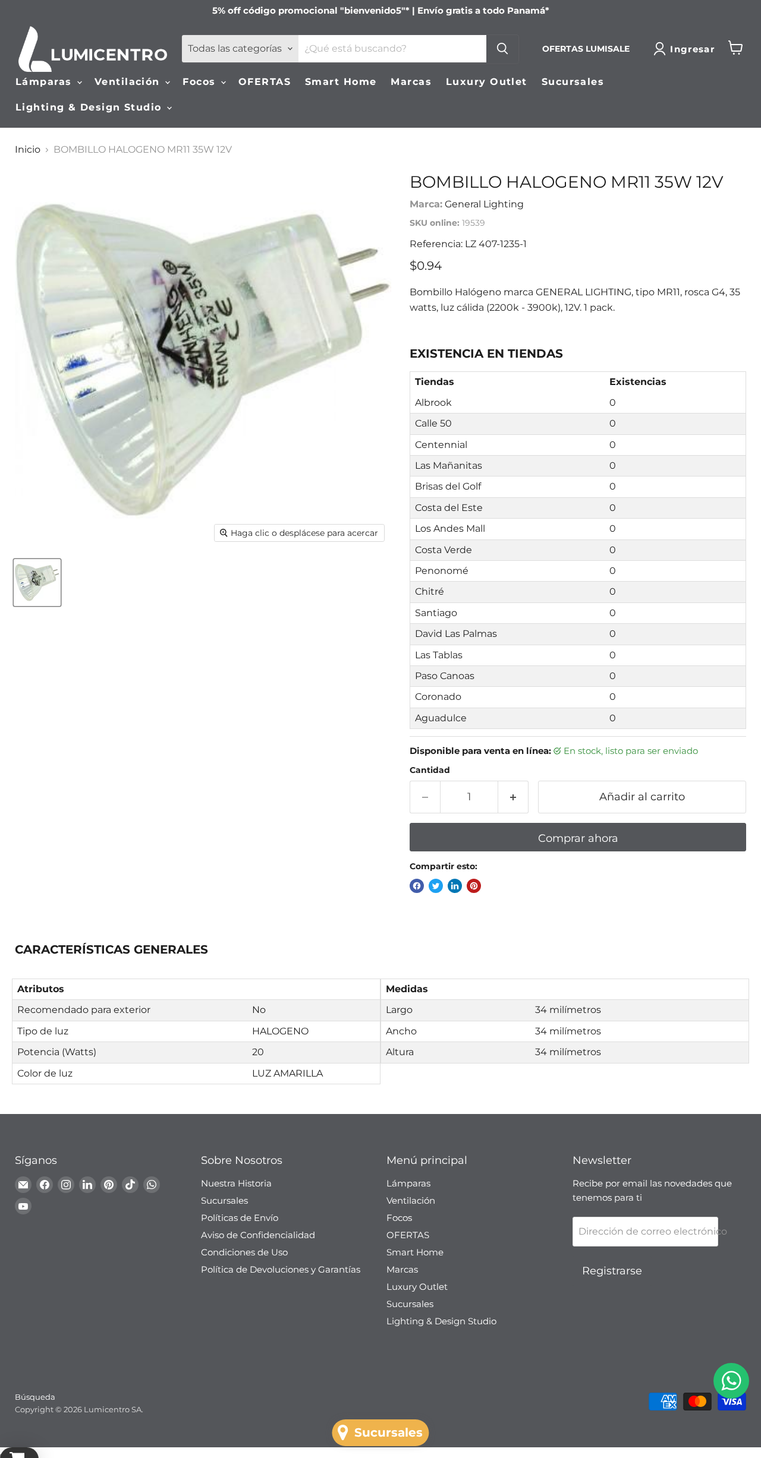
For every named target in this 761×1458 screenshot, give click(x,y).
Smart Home (340, 81)
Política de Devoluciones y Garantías (280, 1269)
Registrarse (612, 1270)
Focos (201, 81)
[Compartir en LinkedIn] (455, 886)
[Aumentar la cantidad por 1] (513, 797)
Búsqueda (35, 1397)
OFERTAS (264, 81)
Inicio (27, 149)
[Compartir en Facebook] (417, 886)
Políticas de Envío (239, 1217)
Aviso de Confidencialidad (258, 1235)
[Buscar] (502, 48)
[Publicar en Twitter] (436, 886)
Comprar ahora (578, 838)
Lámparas (45, 81)
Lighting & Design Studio (90, 107)
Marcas (411, 81)
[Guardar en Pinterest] (474, 886)
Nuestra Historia (236, 1183)
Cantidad (430, 770)
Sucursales (573, 81)
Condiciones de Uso (244, 1252)
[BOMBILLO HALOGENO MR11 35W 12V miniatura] (37, 582)
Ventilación (129, 81)
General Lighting (484, 204)
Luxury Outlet (486, 81)
